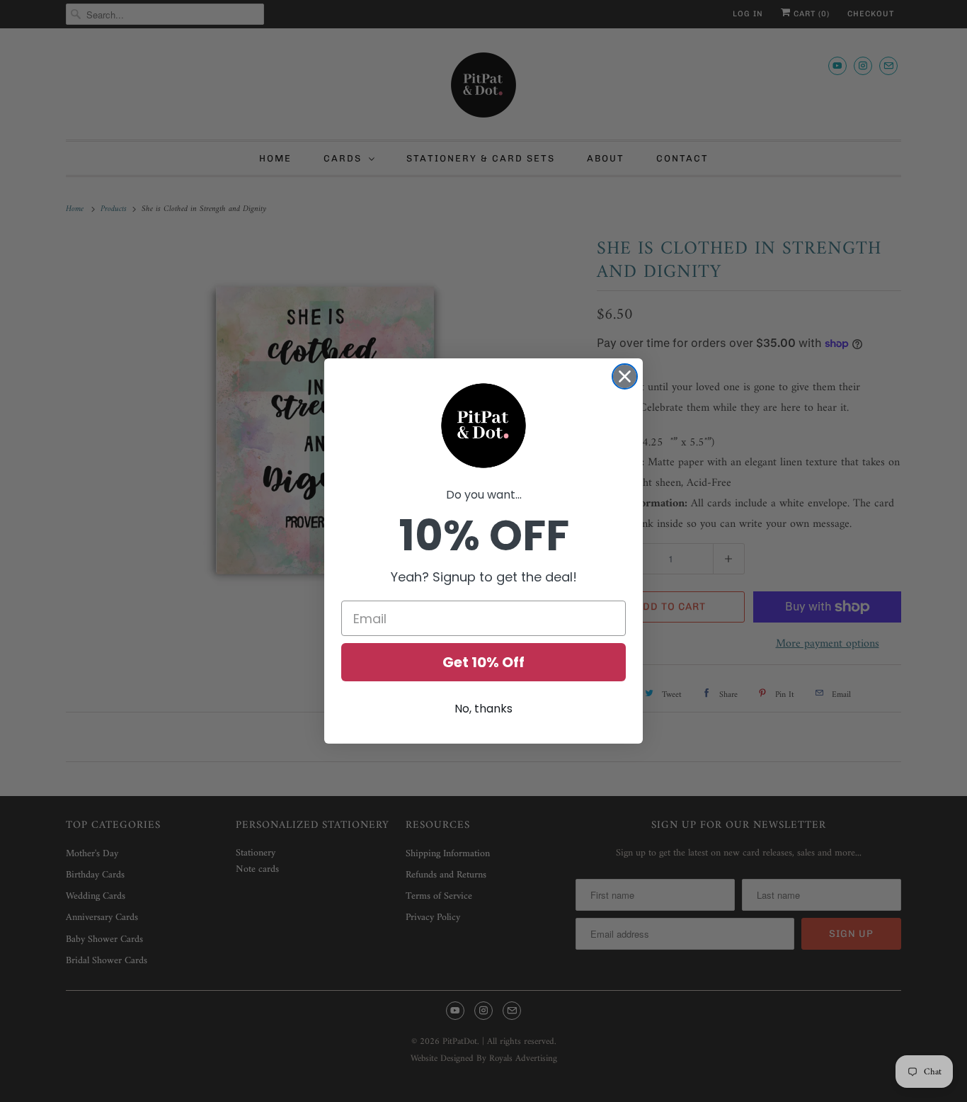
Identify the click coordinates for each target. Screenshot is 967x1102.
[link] (483, 426)
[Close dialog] (624, 376)
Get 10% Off (483, 662)
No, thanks (483, 708)
